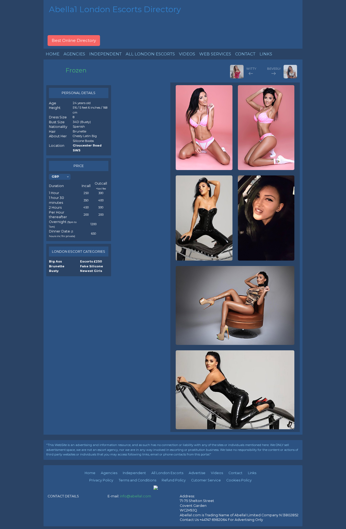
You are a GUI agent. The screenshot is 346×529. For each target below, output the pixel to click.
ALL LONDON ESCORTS (150, 53)
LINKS (266, 53)
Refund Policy (174, 480)
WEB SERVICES (215, 53)
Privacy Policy (101, 480)
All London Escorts (167, 473)
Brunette (56, 266)
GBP (55, 176)
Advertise (197, 473)
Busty (54, 271)
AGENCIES (74, 53)
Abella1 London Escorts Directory (115, 9)
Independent (134, 473)
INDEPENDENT (105, 53)
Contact (235, 473)
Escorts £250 (91, 261)
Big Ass (55, 261)
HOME (52, 53)
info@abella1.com (135, 496)
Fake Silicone (91, 266)
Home (90, 473)
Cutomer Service (206, 480)
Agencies (109, 473)
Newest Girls (91, 271)
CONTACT (245, 53)
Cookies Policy (239, 480)
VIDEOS (187, 53)
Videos (217, 473)
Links (252, 473)
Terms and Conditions (137, 480)
